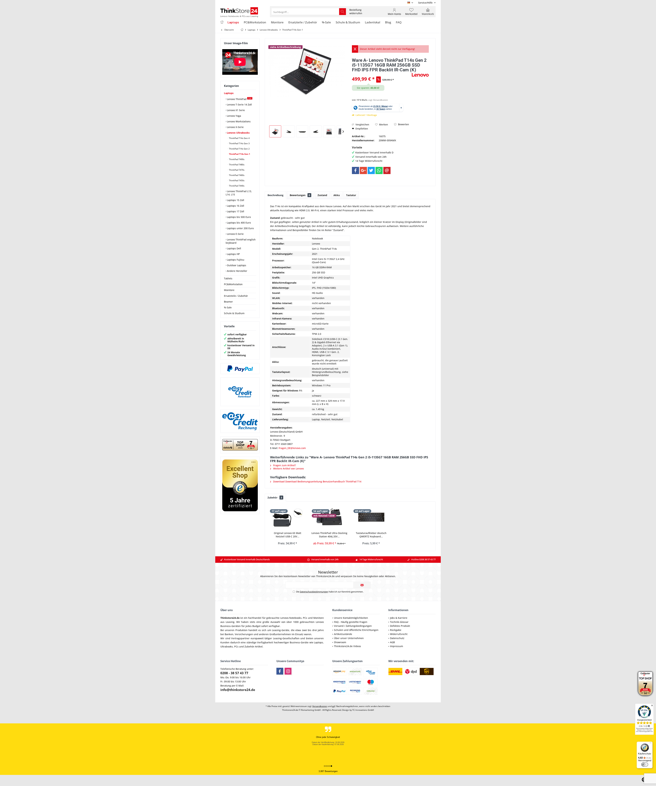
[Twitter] (371, 170)
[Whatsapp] (379, 170)
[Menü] (650, 744)
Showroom (340, 642)
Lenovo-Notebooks (291, 617)
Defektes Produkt (400, 625)
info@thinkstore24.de (237, 690)
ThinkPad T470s (236, 169)
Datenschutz (397, 638)
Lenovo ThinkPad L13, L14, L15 (239, 193)
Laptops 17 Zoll (235, 211)
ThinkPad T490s (236, 159)
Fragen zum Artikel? (284, 465)
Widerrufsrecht (398, 634)
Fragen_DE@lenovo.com (292, 448)
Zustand (322, 195)
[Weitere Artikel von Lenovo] (420, 75)
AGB (392, 642)
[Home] (222, 22)
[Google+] (363, 170)
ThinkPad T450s (236, 180)
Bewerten (403, 124)
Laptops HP (233, 254)
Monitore (229, 290)
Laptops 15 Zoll (235, 200)
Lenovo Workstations (238, 121)
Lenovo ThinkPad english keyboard (241, 241)
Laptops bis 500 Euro (238, 217)
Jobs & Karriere (398, 617)
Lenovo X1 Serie (235, 110)
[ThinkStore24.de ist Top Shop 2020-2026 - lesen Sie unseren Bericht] (645, 684)
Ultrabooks (226, 646)
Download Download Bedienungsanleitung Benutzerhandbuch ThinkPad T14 (316, 481)
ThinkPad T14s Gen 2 (239, 148)
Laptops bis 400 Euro (238, 222)
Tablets (228, 278)
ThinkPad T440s (236, 185)
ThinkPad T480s (236, 164)
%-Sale (228, 307)
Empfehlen (361, 128)
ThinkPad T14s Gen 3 (239, 143)
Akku (336, 195)
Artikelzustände (343, 634)
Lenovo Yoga (233, 115)
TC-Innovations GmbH (363, 710)
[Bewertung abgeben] (381, 74)
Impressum (396, 646)
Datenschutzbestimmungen (314, 591)
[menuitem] (426, 3)
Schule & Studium (234, 313)
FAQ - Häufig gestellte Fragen (350, 622)
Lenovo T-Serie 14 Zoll (239, 104)
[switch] (644, 764)
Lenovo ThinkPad (238, 99)
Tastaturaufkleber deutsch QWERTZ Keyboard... (371, 534)
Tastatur (351, 195)
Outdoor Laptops (236, 265)
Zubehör (275, 497)
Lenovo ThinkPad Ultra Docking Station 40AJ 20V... (329, 534)
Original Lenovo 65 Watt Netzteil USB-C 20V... (287, 534)
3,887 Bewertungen (328, 771)
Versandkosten (319, 706)
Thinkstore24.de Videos (347, 646)
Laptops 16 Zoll (235, 205)
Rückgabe (395, 630)
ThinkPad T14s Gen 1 (239, 154)
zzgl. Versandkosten (378, 99)
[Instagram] (288, 671)
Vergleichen (362, 124)
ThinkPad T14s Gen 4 (239, 138)
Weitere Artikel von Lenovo (288, 468)
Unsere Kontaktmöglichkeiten (351, 617)
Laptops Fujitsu (235, 259)
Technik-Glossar (399, 622)
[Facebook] (355, 170)
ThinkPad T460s (236, 175)
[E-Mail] (387, 170)
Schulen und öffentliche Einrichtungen (356, 630)
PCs (305, 617)
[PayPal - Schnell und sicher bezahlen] (240, 368)
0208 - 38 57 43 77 (234, 673)
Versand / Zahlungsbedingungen (353, 625)
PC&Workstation (233, 284)
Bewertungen (300, 195)
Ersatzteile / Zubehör (236, 295)
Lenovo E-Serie (235, 233)
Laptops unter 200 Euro (240, 228)
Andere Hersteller (236, 271)
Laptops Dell (233, 248)
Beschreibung (275, 195)
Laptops (229, 93)
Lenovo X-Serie (235, 127)
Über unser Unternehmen (349, 638)
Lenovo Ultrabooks (238, 132)
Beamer (228, 301)
